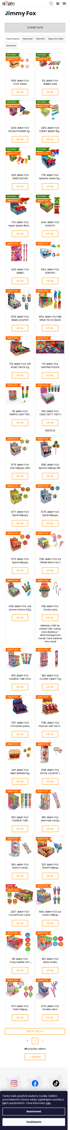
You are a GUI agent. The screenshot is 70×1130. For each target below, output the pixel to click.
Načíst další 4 (35, 1031)
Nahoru (36, 1056)
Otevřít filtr (35, 27)
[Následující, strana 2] (35, 1041)
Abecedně (11, 45)
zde (48, 1103)
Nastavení (34, 1111)
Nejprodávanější (55, 38)
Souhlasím (33, 1122)
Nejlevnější (28, 38)
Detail (20, 92)
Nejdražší (40, 38)
